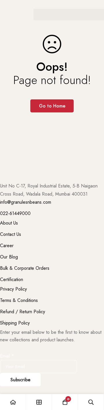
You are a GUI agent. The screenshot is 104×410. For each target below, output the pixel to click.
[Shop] (39, 402)
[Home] (13, 402)
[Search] (91, 402)
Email (7, 356)
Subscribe (20, 379)
